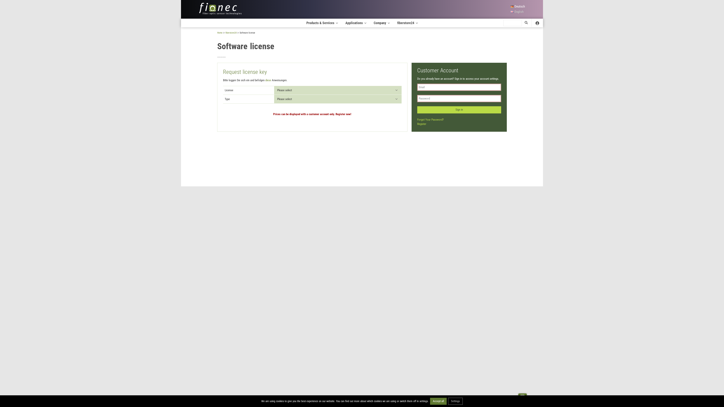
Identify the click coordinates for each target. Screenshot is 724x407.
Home (219, 32)
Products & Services (320, 23)
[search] (526, 23)
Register (421, 124)
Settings (455, 401)
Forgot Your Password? (430, 119)
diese (268, 80)
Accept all (438, 401)
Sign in (459, 109)
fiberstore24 (405, 23)
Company (380, 23)
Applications (354, 23)
